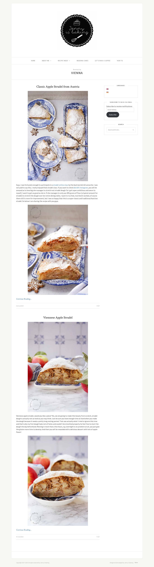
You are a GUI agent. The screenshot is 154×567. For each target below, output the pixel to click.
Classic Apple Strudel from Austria (57, 87)
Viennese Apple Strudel (57, 317)
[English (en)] (107, 89)
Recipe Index (63, 61)
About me (45, 61)
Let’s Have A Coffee (102, 61)
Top (136, 562)
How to (120, 61)
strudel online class (60, 185)
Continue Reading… (23, 299)
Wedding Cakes (82, 61)
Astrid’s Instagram (81, 187)
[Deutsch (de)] (107, 92)
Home (33, 61)
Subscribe (112, 115)
